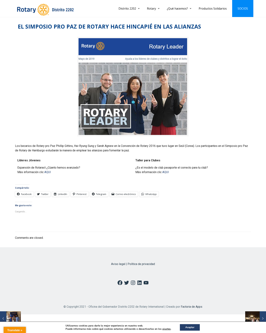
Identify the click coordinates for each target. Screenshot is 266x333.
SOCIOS (243, 8)
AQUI (47, 172)
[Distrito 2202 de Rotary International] (45, 8)
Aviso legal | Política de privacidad (133, 264)
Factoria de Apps (191, 306)
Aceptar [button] (189, 327)
